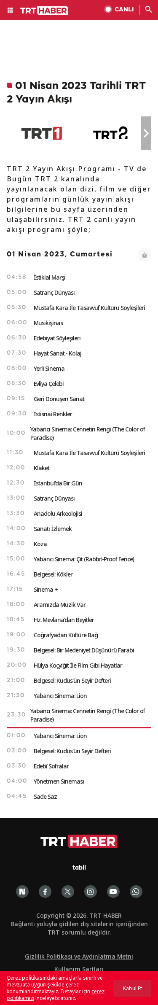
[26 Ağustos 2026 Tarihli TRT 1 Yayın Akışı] (41, 133)
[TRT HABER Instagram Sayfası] (90, 891)
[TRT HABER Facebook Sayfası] (45, 891)
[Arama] (148, 10)
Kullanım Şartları (79, 969)
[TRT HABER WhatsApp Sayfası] (136, 891)
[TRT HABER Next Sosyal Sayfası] (22, 891)
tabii (79, 868)
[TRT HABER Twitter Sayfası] (68, 891)
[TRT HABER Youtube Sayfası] (113, 891)
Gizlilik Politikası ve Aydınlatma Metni (79, 956)
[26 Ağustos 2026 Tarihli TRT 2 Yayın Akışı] (111, 133)
